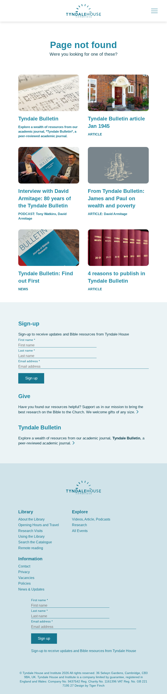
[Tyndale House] (83, 11)
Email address (28, 361)
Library (25, 511)
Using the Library (31, 536)
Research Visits (30, 531)
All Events (80, 531)
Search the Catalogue (35, 542)
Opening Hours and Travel (38, 525)
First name (25, 340)
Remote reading (30, 548)
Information (30, 558)
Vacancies (26, 578)
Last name (25, 350)
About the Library (31, 519)
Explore (80, 511)
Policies (24, 583)
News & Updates (31, 589)
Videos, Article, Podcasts (91, 519)
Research (79, 525)
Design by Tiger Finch (90, 685)
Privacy (24, 572)
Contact (24, 566)
